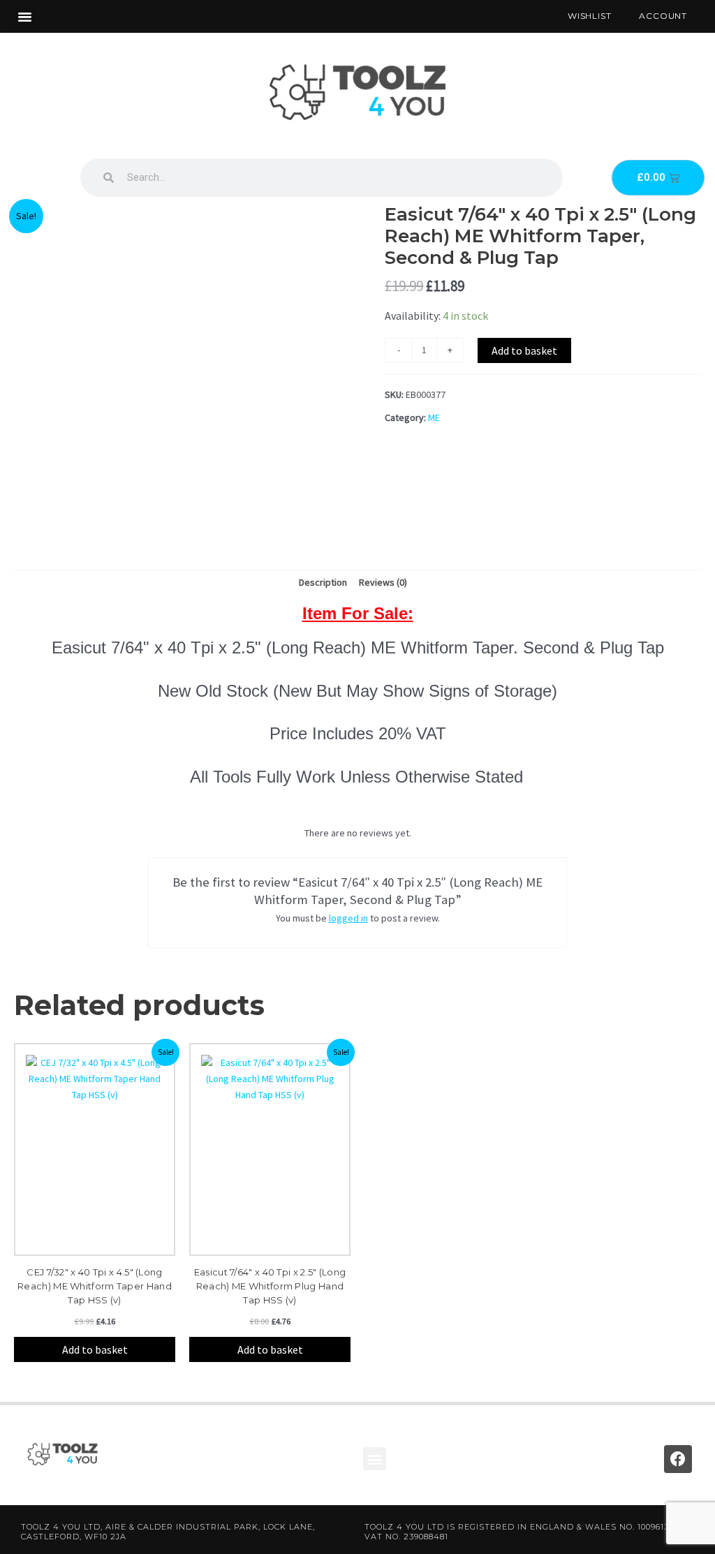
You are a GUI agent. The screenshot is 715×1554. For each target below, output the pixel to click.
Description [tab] (323, 582)
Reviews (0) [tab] (383, 582)
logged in (348, 918)
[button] (25, 17)
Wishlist (589, 15)
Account (663, 15)
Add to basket (524, 350)
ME (434, 417)
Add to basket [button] (95, 1349)
